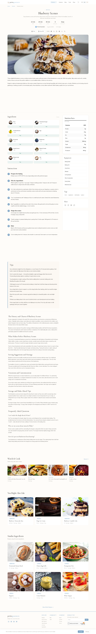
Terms (60, 623)
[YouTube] (17, 622)
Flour (14, 121)
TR (87, 2)
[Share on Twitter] (65, 205)
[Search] (78, 2)
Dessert (13, 6)
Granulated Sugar (43, 121)
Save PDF (42, 31)
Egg (40, 130)
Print (34, 31)
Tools (69, 2)
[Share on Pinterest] (71, 205)
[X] (54, 31)
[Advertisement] (48, 101)
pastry (82, 194)
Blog (66, 2)
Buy (20, 126)
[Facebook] (51, 31)
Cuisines (61, 2)
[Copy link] (65, 31)
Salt (40, 157)
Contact (60, 619)
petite (15, 2)
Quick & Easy (44, 619)
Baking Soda (16, 157)
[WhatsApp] (57, 31)
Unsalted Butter (16, 130)
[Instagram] (9, 622)
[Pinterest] (59, 31)
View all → (86, 459)
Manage (87, 631)
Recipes (53, 2)
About (60, 617)
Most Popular (44, 621)
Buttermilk (15, 139)
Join (86, 619)
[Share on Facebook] (68, 205)
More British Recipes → (48, 607)
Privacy (60, 621)
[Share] (62, 31)
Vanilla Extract (16, 148)
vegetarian (71, 194)
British (48, 9)
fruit (65, 194)
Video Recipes (44, 623)
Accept (80, 631)
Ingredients (44, 626)
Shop (74, 2)
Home (9, 6)
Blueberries (41, 139)
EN (84, 2)
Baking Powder (42, 148)
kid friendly (77, 194)
